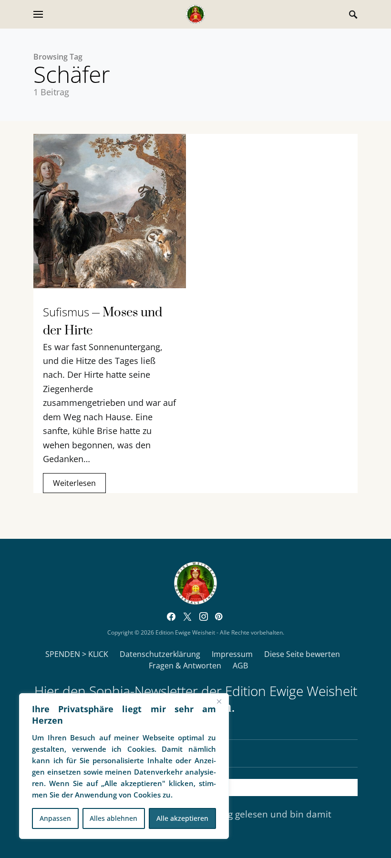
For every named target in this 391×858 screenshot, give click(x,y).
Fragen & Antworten (185, 665)
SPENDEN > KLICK (76, 654)
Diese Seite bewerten (302, 654)
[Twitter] (187, 616)
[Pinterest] (218, 616)
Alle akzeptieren (182, 818)
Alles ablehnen (113, 818)
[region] (124, 766)
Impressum (232, 654)
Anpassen (55, 818)
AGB (240, 665)
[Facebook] (171, 616)
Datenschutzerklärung (160, 654)
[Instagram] (203, 616)
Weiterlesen (74, 483)
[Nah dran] (219, 701)
